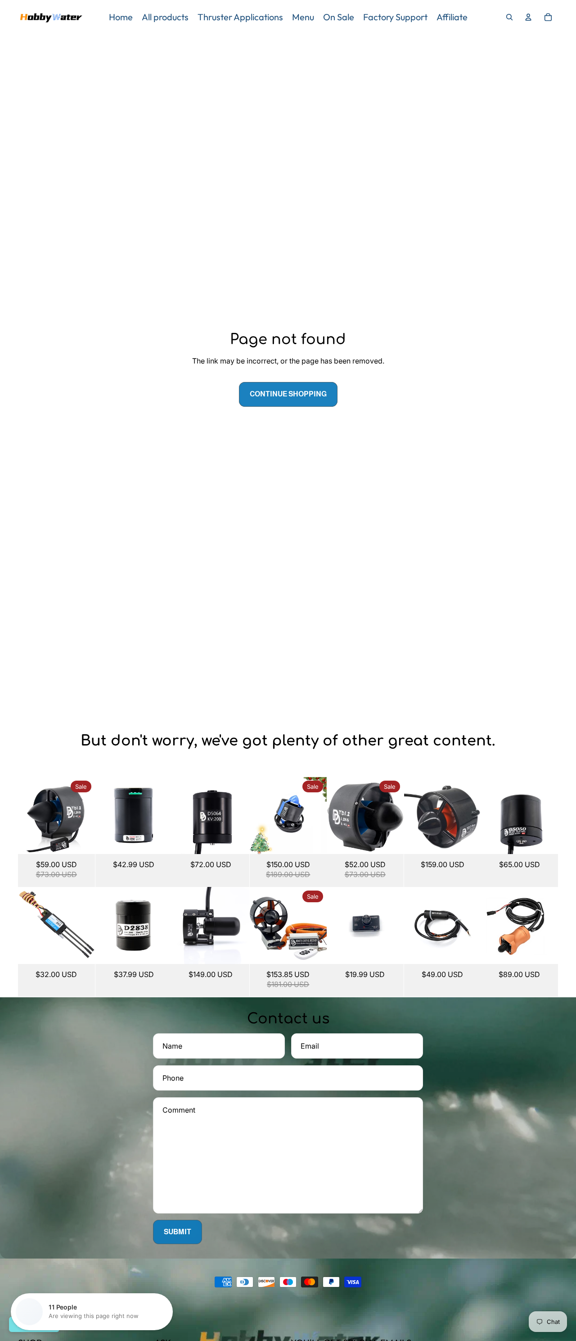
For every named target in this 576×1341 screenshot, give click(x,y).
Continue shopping (288, 394)
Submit (177, 1232)
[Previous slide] (25, 815)
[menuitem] (121, 17)
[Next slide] (87, 815)
